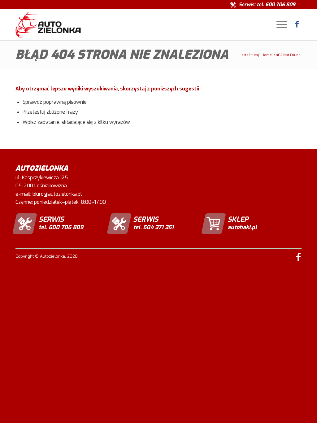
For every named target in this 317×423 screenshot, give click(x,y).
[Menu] (280, 24)
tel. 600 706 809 (276, 4)
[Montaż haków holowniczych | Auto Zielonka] (48, 24)
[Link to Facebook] (297, 24)
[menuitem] (280, 24)
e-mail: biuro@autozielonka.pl (48, 194)
